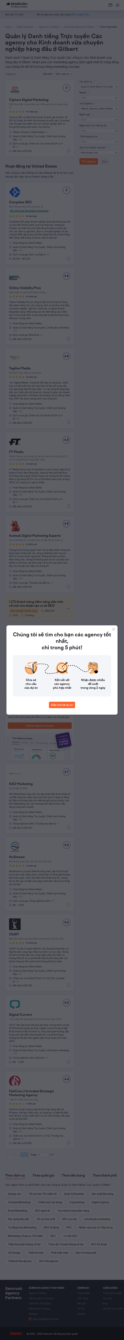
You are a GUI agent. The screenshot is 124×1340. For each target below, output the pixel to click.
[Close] (114, 629)
